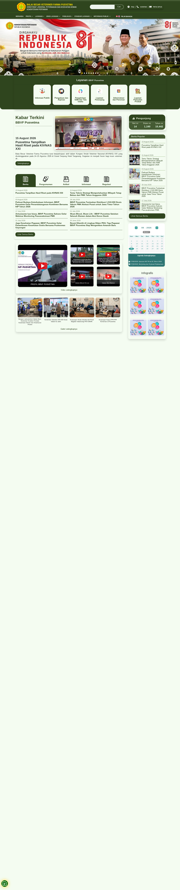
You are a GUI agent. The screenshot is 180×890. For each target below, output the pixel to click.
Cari (119, 7)
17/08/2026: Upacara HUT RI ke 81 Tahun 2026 (146, 261)
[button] (82, 73)
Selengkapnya (23, 163)
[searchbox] (107, 7)
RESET (146, 232)
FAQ (132, 7)
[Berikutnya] (157, 227)
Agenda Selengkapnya (146, 256)
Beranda (19, 16)
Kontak (143, 7)
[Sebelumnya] (136, 227)
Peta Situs (157, 7)
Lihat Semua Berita (25, 234)
